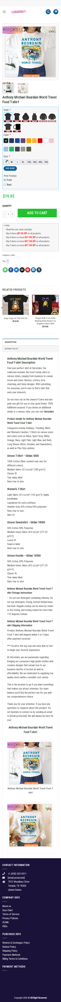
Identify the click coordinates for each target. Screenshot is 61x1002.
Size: (7, 156)
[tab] (30, 342)
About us (6, 906)
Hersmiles (49, 411)
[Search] (48, 11)
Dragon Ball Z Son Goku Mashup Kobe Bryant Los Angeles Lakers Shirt (45, 321)
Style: (7, 109)
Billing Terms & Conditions (15, 958)
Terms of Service (10, 914)
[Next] (53, 51)
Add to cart (37, 213)
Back (9, 184)
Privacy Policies (10, 918)
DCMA (5, 922)
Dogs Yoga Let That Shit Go (15, 318)
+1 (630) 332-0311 (17, 873)
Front (9, 179)
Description (10, 342)
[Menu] (4, 12)
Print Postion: (10, 175)
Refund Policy (11, 348)
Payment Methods (11, 954)
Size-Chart (7, 910)
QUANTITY (7, 206)
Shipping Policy (9, 950)
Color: (7, 134)
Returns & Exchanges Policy (16, 942)
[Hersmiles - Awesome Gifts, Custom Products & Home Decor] (25, 11)
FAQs (4, 926)
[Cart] (55, 11)
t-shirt (12, 255)
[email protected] (18, 715)
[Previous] (7, 51)
